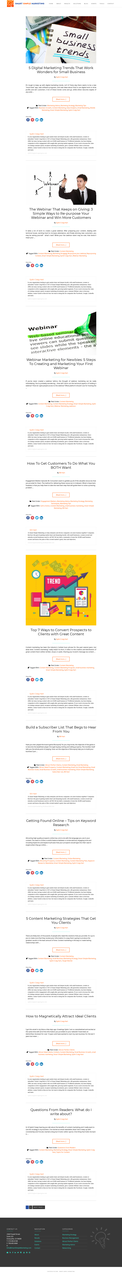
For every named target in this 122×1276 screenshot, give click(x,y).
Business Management (70, 1238)
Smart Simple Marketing (26, 3)
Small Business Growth (48, 769)
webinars (72, 406)
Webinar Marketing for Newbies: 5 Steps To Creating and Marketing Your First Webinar (61, 364)
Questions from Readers (67, 1148)
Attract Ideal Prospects (47, 767)
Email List (74, 767)
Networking (66, 1248)
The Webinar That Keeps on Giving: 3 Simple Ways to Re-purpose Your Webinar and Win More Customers (61, 213)
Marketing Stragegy (60, 253)
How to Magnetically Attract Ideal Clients (61, 1016)
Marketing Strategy (68, 105)
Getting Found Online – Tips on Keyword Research (61, 823)
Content (56, 1052)
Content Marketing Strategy (63, 404)
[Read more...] (61, 99)
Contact (37, 1248)
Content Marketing (59, 108)
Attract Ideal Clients (46, 1052)
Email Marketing (83, 108)
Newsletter (49, 863)
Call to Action (45, 506)
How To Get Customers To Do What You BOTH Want (61, 465)
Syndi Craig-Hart (66, 256)
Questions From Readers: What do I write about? (61, 1112)
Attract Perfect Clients (53, 765)
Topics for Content (63, 1152)
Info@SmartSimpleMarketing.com (19, 1248)
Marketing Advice (53, 105)
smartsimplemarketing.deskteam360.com (41, 543)
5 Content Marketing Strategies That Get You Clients (61, 920)
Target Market (67, 961)
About (37, 1235)
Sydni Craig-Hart (74, 110)
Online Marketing (74, 858)
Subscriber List (57, 772)
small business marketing (74, 506)
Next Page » (39, 1207)
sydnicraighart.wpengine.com (37, 153)
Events (37, 1245)
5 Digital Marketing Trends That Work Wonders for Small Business (61, 70)
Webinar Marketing (80, 256)
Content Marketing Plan (78, 861)
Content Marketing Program (64, 668)
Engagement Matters (48, 501)
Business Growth (45, 108)
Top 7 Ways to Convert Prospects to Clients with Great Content (61, 632)
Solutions (38, 1241)
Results (37, 1238)
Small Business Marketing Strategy (65, 958)
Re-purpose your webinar (77, 253)
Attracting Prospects (47, 861)
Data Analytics (72, 108)
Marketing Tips (80, 105)
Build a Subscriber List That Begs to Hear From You (61, 729)
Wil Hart (65, 508)
